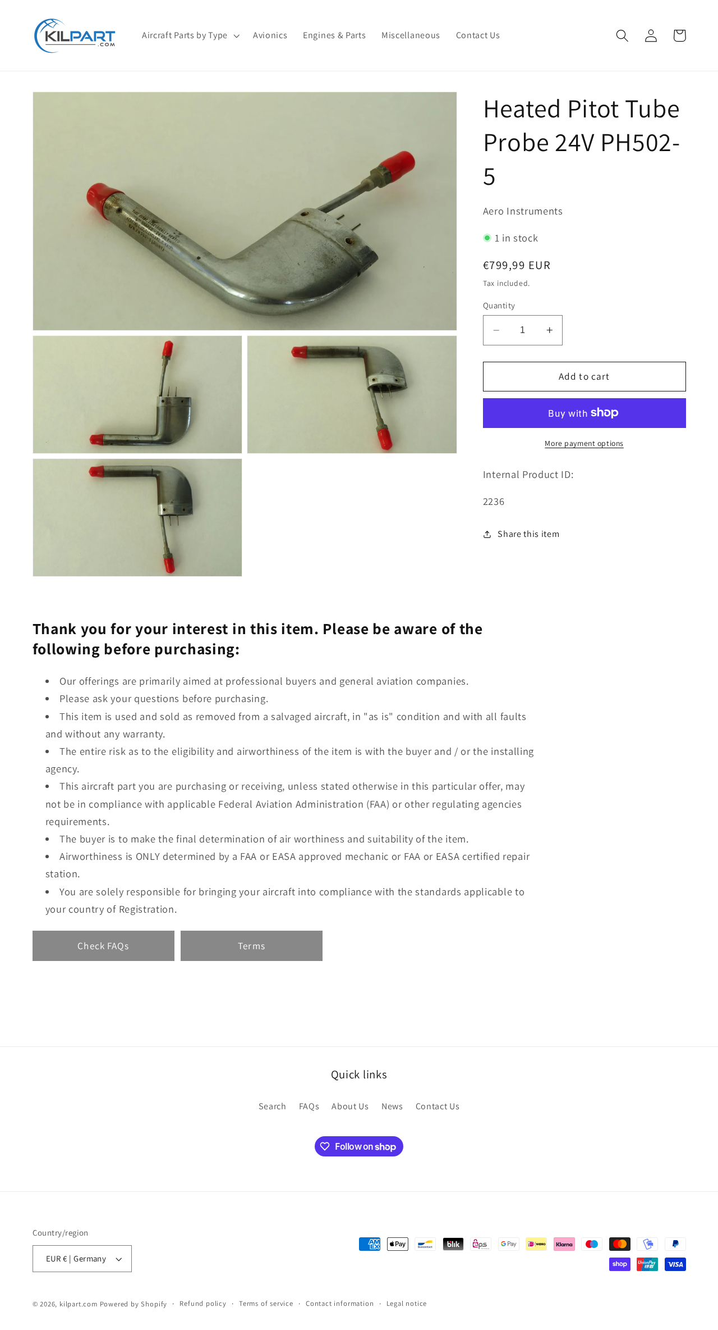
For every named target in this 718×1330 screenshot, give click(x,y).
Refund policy (203, 1303)
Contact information (340, 1303)
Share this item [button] (528, 534)
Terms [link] (251, 945)
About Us (350, 1106)
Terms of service (266, 1303)
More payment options (584, 443)
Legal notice (406, 1303)
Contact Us (438, 1106)
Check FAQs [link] (103, 945)
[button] (189, 35)
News (392, 1106)
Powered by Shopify (134, 1304)
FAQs (309, 1106)
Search (273, 1106)
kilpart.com (78, 1304)
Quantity (499, 305)
